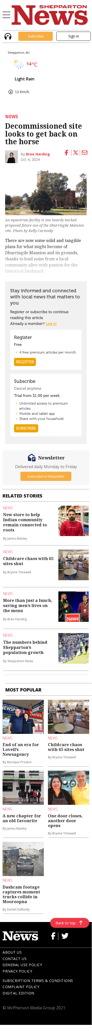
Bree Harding (38, 154)
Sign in (73, 36)
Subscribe (36, 36)
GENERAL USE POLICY (22, 964)
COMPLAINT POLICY (21, 986)
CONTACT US (15, 958)
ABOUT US (12, 952)
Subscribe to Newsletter (46, 476)
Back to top (66, 922)
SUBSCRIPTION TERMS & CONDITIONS (38, 980)
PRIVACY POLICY (17, 971)
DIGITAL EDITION (18, 993)
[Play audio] (7, 35)
